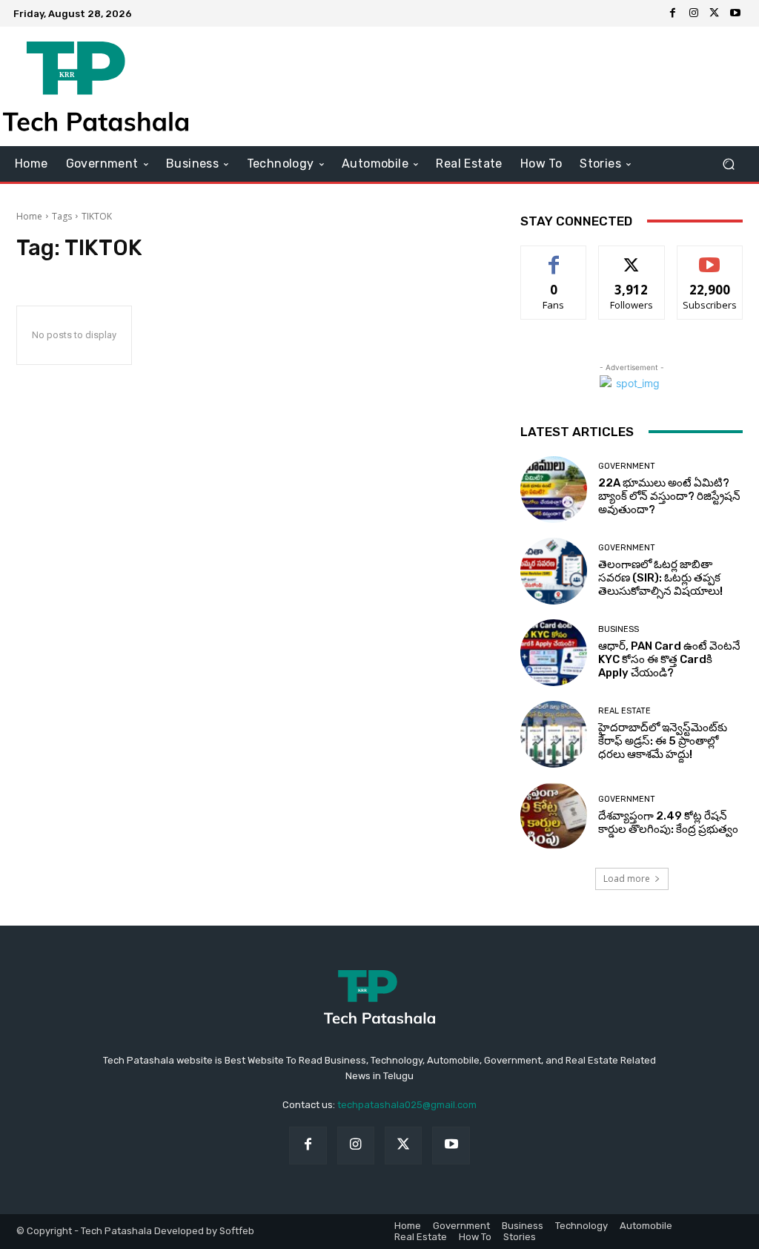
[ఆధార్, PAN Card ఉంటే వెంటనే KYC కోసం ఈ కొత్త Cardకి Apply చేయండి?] (553, 652)
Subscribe (710, 257)
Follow (631, 257)
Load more (626, 878)
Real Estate (624, 711)
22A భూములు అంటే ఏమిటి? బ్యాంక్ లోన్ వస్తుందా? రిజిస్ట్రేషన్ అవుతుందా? (669, 496)
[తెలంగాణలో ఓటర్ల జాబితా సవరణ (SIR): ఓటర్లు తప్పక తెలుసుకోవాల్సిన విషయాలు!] (553, 571)
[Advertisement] (470, 86)
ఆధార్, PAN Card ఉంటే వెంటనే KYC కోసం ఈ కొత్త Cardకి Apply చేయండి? (669, 659)
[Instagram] (693, 13)
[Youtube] (735, 13)
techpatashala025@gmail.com (407, 1104)
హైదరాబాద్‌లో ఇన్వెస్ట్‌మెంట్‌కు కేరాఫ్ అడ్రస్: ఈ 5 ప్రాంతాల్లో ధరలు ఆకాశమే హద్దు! (662, 741)
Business (618, 629)
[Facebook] (673, 13)
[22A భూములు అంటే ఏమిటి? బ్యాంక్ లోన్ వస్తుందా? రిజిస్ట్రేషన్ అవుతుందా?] (553, 489)
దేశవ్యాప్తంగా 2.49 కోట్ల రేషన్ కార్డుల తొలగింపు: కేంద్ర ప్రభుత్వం (668, 822)
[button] (728, 163)
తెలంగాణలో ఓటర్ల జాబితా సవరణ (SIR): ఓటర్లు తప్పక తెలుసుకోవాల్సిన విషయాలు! (660, 578)
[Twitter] (714, 13)
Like (554, 257)
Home (29, 216)
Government (626, 466)
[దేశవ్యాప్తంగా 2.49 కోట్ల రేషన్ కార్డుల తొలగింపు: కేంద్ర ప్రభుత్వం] (553, 815)
